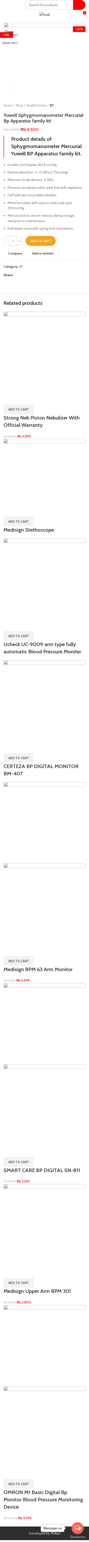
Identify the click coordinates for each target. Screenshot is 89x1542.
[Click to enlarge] (12, 89)
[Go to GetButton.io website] (77, 1537)
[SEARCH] (79, 5)
